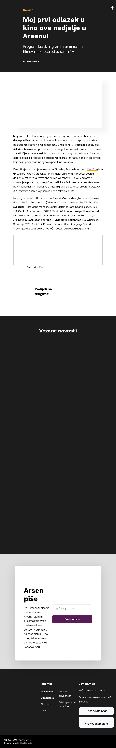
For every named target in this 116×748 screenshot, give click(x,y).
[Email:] (79, 293)
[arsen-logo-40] (7, 5)
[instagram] (106, 741)
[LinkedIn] (79, 289)
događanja (82, 228)
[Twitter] (74, 289)
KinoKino (92, 169)
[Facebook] (70, 289)
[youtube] (111, 741)
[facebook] (102, 741)
